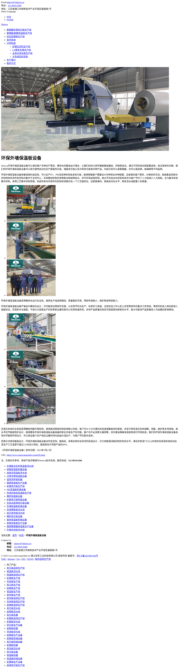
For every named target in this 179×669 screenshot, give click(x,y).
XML (3, 559)
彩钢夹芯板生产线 (16, 486)
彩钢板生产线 (13, 578)
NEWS (30, 559)
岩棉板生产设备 (14, 635)
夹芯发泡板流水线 (16, 513)
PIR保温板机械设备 (16, 489)
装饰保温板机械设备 (17, 520)
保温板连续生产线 (16, 575)
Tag (18, 559)
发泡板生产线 (13, 595)
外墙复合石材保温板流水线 (20, 466)
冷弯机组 (11, 43)
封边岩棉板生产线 (16, 36)
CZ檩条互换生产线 (21, 50)
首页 (14, 535)
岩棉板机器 (12, 628)
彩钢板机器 (12, 645)
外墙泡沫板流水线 (16, 530)
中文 (9, 17)
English (10, 19)
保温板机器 (12, 655)
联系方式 (11, 63)
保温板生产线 (13, 591)
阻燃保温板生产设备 (17, 483)
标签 (21, 535)
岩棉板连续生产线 (16, 605)
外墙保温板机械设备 (17, 506)
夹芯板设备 (12, 652)
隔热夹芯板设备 (14, 516)
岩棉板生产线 (13, 588)
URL (23, 559)
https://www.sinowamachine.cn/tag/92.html (26, 455)
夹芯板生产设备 (14, 625)
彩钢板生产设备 (14, 662)
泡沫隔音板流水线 (16, 509)
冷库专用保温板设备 (17, 476)
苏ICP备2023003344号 (87, 556)
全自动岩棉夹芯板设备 (18, 503)
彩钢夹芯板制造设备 (17, 499)
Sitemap (11, 559)
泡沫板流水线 (13, 632)
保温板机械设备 (14, 658)
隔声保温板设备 (14, 496)
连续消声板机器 (14, 479)
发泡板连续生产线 (16, 598)
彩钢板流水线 (13, 622)
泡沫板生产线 (13, 581)
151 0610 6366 (14, 5)
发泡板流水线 (13, 648)
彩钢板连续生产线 (16, 618)
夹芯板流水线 (13, 608)
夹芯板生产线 (13, 585)
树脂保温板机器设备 (17, 469)
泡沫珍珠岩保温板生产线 (19, 493)
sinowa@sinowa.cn (15, 2)
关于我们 (11, 60)
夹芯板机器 (12, 615)
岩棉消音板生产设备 (17, 523)
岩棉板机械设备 (14, 638)
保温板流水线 (13, 571)
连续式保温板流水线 (17, 473)
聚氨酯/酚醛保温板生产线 (19, 33)
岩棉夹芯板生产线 (16, 665)
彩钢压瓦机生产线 (21, 46)
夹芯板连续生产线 (16, 568)
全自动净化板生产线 (22, 53)
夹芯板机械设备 (14, 642)
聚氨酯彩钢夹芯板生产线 (19, 30)
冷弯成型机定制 (20, 56)
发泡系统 (11, 40)
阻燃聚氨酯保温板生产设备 (20, 526)
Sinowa (4, 24)
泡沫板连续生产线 (16, 601)
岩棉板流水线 (13, 611)
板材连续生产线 (43, 559)
